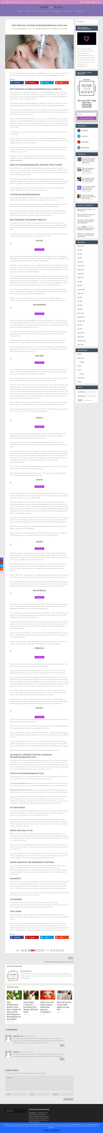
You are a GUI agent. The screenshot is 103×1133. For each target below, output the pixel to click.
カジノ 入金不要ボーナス (83, 227)
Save (33, 950)
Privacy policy (55, 1130)
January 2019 (80, 337)
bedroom (82, 374)
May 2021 (79, 281)
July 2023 (79, 250)
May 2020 (79, 305)
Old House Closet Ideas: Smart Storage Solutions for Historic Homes (89, 196)
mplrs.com (79, 209)
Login (80, 400)
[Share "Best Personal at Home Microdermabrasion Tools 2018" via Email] (39, 950)
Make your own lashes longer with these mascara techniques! (47, 1007)
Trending (54, 28)
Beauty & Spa (42, 11)
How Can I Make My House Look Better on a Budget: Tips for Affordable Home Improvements (89, 160)
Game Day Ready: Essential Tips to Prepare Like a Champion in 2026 (89, 188)
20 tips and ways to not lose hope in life (86, 209)
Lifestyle (67, 11)
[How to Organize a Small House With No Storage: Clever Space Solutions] (79, 179)
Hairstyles (16, 1052)
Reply (62, 1045)
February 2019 (80, 333)
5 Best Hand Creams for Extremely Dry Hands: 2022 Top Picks (30, 1007)
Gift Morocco (80, 220)
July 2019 (79, 325)
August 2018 (80, 344)
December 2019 (81, 317)
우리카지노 (80, 234)
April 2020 (79, 309)
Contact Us (80, 11)
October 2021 (80, 273)
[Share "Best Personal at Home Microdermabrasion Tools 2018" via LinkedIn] (36, 950)
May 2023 (79, 258)
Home (20, 11)
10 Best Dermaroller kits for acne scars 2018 (24, 2)
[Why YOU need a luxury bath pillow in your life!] (64, 995)
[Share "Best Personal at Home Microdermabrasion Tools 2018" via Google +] (25, 950)
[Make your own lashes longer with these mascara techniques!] (47, 995)
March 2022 (80, 262)
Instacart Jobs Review (82, 214)
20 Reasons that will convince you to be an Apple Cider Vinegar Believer (86, 228)
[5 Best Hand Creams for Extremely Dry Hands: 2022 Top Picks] (31, 995)
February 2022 (80, 266)
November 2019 (81, 321)
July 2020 (79, 297)
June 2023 (79, 254)
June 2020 (79, 301)
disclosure (54, 75)
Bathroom (79, 354)
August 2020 (80, 293)
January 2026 (80, 246)
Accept (46, 1130)
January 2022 (80, 269)
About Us (29, 11)
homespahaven (22, 28)
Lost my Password (87, 400)
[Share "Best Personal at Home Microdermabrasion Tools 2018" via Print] (42, 950)
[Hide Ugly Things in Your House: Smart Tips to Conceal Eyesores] (79, 169)
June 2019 (79, 329)
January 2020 (80, 313)
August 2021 (80, 277)
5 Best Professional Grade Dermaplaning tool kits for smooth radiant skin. (85, 221)
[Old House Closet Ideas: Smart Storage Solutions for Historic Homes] (79, 196)
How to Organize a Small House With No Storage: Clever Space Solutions (88, 179)
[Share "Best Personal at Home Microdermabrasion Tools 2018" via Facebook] (22, 950)
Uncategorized (88, 174)
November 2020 (81, 289)
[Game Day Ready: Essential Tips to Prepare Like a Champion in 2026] (79, 188)
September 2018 (81, 340)
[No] (101, 1128)
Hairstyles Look (18, 1036)
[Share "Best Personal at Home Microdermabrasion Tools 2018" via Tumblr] (29, 950)
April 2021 (79, 285)
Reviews (48, 28)
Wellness (56, 11)
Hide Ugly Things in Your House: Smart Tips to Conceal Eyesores (88, 169)
